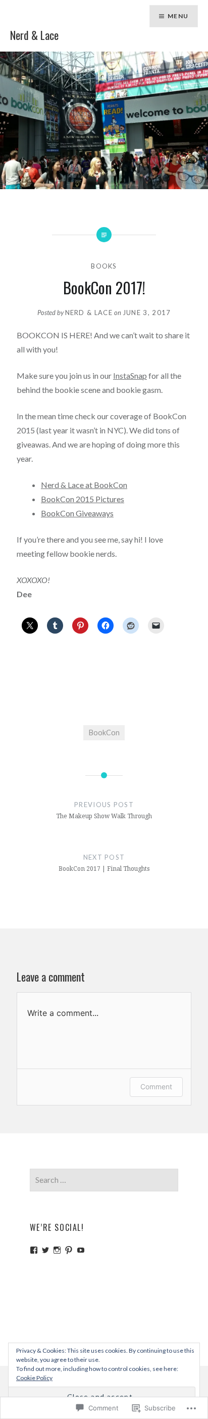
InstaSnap (130, 375)
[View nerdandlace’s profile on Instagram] (57, 1250)
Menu (178, 16)
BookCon (104, 732)
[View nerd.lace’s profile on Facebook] (34, 1250)
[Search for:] (104, 1180)
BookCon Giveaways (77, 513)
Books (104, 266)
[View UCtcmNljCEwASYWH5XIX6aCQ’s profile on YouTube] (81, 1250)
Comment (156, 1086)
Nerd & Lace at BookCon (84, 485)
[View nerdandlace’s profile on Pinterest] (69, 1250)
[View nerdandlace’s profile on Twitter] (45, 1250)
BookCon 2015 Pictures (82, 499)
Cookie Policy (34, 1378)
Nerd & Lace (34, 35)
